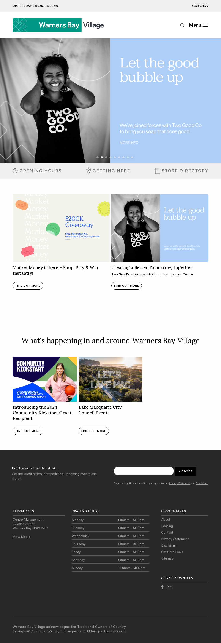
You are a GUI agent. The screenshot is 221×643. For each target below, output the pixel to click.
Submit (214, 33)
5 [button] (115, 157)
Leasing (167, 526)
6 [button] (119, 157)
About (165, 519)
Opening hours (40, 170)
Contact (167, 532)
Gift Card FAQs (172, 552)
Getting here (111, 170)
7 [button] (123, 157)
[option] (110, 100)
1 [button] (97, 157)
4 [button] (110, 157)
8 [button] (128, 157)
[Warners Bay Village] (61, 25)
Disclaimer (202, 483)
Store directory (185, 170)
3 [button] (106, 157)
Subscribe (200, 5)
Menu (195, 25)
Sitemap (167, 558)
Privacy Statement (179, 483)
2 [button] (102, 157)
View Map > (22, 537)
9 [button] (132, 157)
